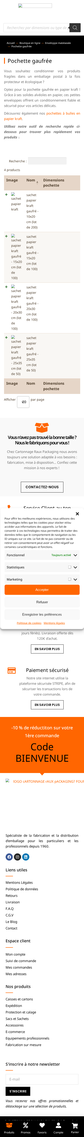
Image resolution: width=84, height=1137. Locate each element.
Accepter (42, 590)
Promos (25, 1132)
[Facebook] (9, 857)
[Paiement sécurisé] (11, 670)
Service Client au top (47, 507)
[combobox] (23, 402)
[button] (77, 513)
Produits (9, 1132)
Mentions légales (54, 623)
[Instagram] (17, 857)
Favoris (42, 1132)
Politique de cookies (29, 623)
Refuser (42, 602)
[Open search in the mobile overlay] (42, 27)
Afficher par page (24, 400)
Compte (58, 1132)
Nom (30, 180)
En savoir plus (47, 649)
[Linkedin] (25, 857)
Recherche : (18, 161)
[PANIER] (75, 1125)
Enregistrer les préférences (42, 614)
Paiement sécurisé (47, 670)
